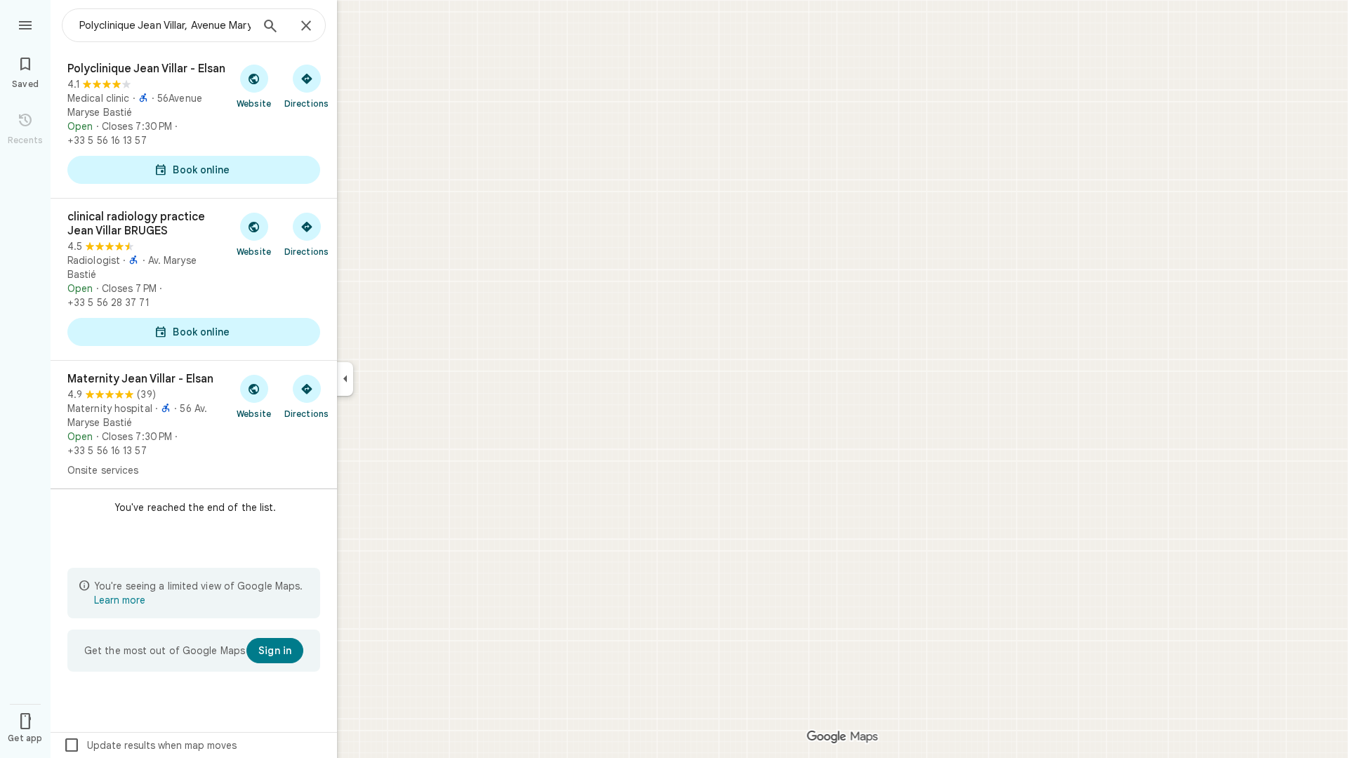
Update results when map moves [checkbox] (150, 745)
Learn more (119, 600)
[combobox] (165, 25)
